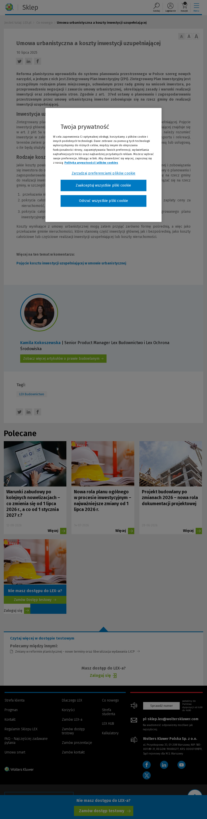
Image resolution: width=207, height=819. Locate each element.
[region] (103, 165)
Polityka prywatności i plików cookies (91, 162)
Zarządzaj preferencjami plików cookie (104, 173)
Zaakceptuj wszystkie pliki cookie (103, 185)
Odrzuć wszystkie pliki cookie (103, 201)
